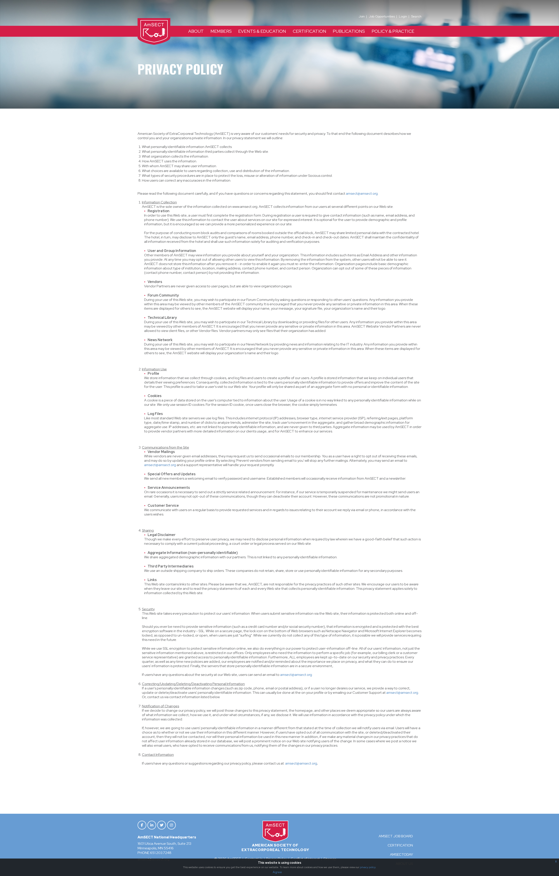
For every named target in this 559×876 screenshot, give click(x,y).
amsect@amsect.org (362, 193)
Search (416, 16)
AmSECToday (401, 854)
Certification (400, 845)
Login (403, 16)
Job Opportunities (382, 16)
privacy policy (367, 867)
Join (362, 16)
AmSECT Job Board (396, 836)
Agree (277, 872)
